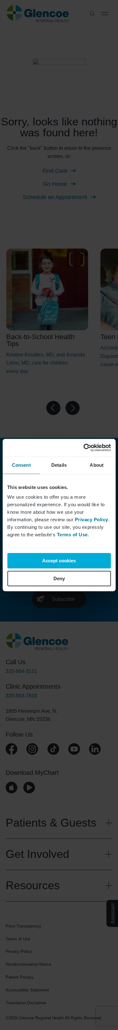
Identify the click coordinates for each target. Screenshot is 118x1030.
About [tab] (97, 465)
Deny (59, 578)
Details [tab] (59, 465)
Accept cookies (59, 560)
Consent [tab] (21, 465)
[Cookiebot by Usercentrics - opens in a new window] (84, 448)
